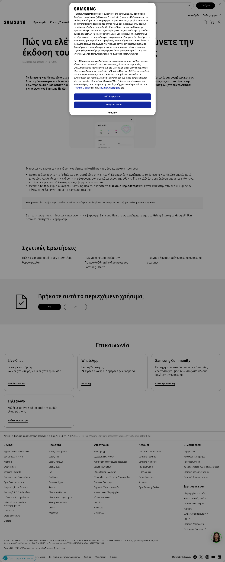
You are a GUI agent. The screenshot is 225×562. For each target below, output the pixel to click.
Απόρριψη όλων (112, 104)
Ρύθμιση (112, 113)
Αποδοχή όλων (112, 96)
